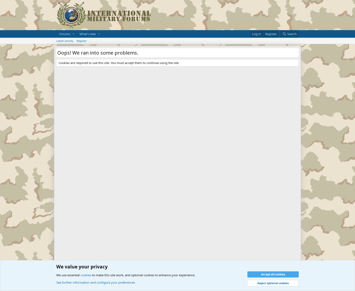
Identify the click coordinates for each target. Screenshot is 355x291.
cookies (86, 275)
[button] (73, 34)
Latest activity (64, 41)
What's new (88, 34)
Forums (64, 34)
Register (82, 41)
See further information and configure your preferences (95, 282)
